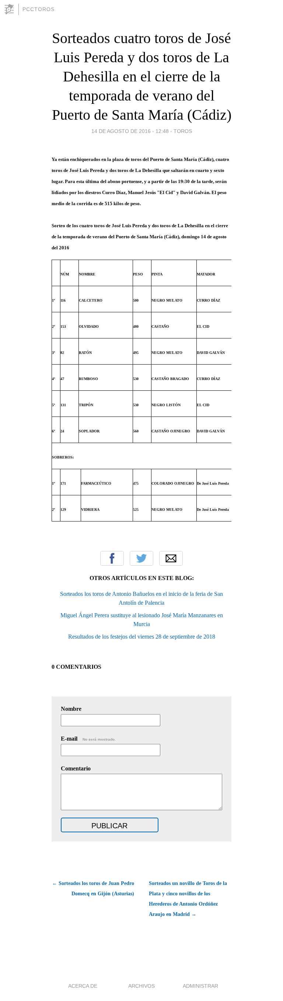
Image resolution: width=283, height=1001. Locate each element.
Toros (183, 131)
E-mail (88, 738)
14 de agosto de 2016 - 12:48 (130, 131)
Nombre (71, 709)
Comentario (76, 768)
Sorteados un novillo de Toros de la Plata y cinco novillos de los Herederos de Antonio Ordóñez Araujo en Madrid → (188, 899)
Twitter (141, 558)
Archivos (141, 986)
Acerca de (82, 986)
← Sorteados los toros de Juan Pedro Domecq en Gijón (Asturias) (93, 888)
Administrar (200, 986)
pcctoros (38, 9)
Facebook (112, 558)
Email (171, 558)
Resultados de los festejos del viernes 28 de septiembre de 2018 (141, 636)
